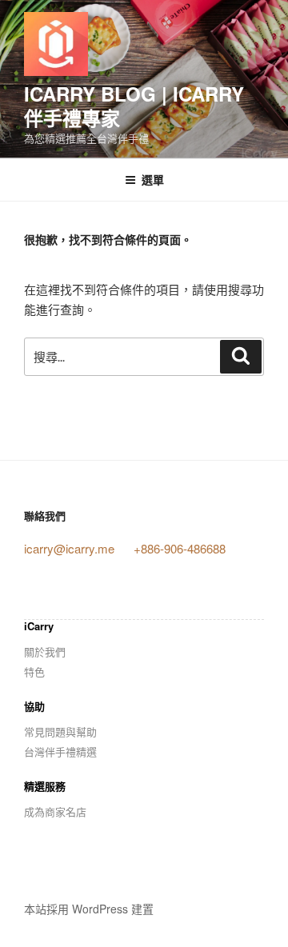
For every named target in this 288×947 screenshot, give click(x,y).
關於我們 (45, 651)
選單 (153, 179)
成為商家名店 (55, 811)
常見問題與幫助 (60, 731)
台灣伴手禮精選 (60, 751)
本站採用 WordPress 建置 (89, 909)
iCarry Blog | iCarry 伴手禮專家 (134, 105)
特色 (34, 671)
